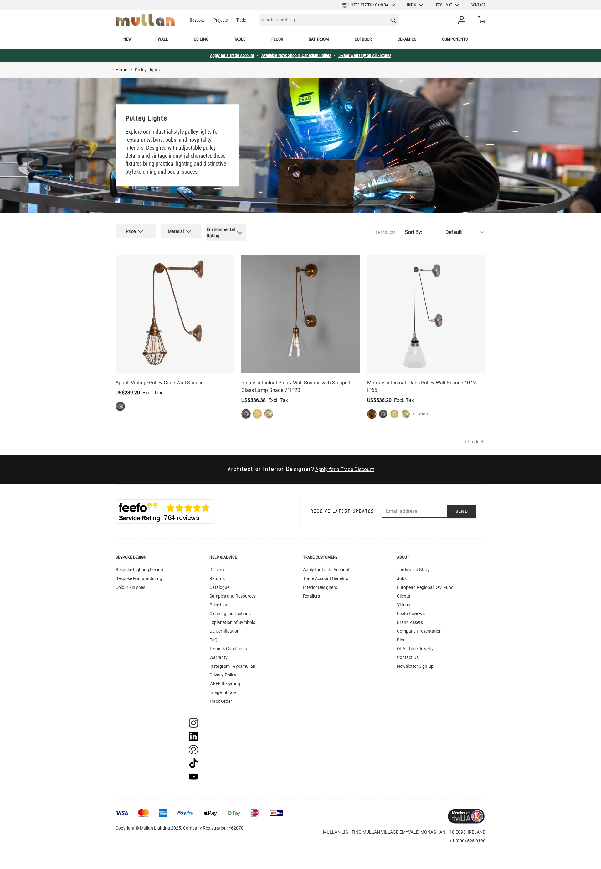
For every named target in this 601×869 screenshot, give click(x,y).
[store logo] (145, 20)
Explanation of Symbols (232, 622)
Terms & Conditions (228, 648)
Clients (403, 596)
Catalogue (219, 587)
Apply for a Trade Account (232, 55)
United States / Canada (368, 5)
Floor (277, 39)
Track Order (220, 701)
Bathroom (319, 39)
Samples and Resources (232, 596)
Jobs (402, 578)
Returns (217, 578)
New (127, 39)
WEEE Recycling (224, 683)
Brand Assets (410, 622)
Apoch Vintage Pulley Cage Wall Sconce (159, 383)
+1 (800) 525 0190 (467, 840)
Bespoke (197, 20)
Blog (401, 639)
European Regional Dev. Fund (425, 587)
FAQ (213, 639)
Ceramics (407, 39)
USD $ (411, 5)
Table (239, 39)
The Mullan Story (413, 569)
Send (461, 511)
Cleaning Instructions (230, 613)
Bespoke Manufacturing (139, 578)
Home (121, 69)
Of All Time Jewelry (415, 648)
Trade (241, 20)
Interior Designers (320, 587)
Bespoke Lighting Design (139, 569)
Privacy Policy (222, 674)
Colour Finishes (130, 587)
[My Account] (463, 20)
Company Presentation (419, 631)
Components (455, 39)
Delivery (216, 569)
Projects (220, 20)
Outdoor (363, 39)
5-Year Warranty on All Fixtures (364, 55)
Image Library (222, 692)
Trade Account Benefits (325, 578)
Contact (478, 5)
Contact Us (408, 657)
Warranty (218, 657)
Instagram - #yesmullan (232, 666)
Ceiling (201, 39)
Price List (218, 604)
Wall (163, 39)
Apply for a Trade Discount (344, 469)
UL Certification (224, 631)
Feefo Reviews (411, 613)
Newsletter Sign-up (415, 666)
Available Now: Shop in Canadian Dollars (296, 55)
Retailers (311, 596)
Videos (403, 604)
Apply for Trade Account (326, 569)
